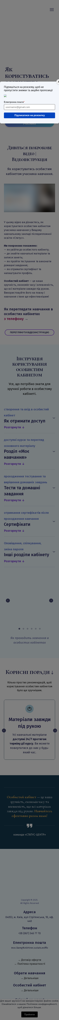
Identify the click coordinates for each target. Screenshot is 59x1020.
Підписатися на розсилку (29, 115)
